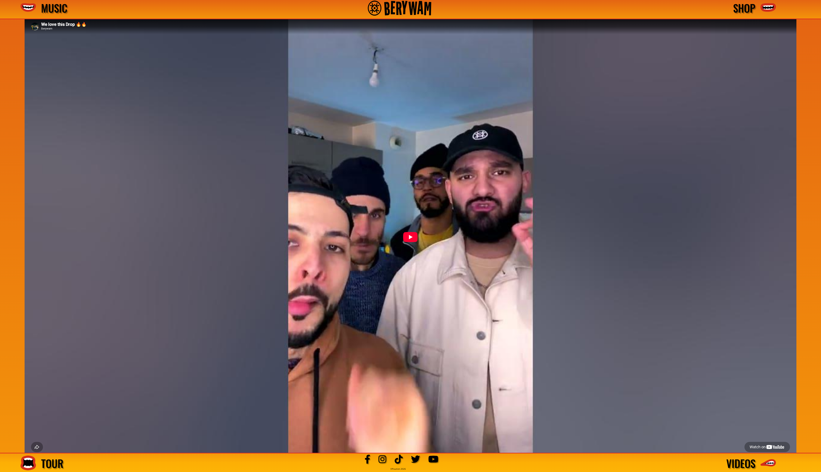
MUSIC (51, 8)
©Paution (395, 468)
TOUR (49, 463)
